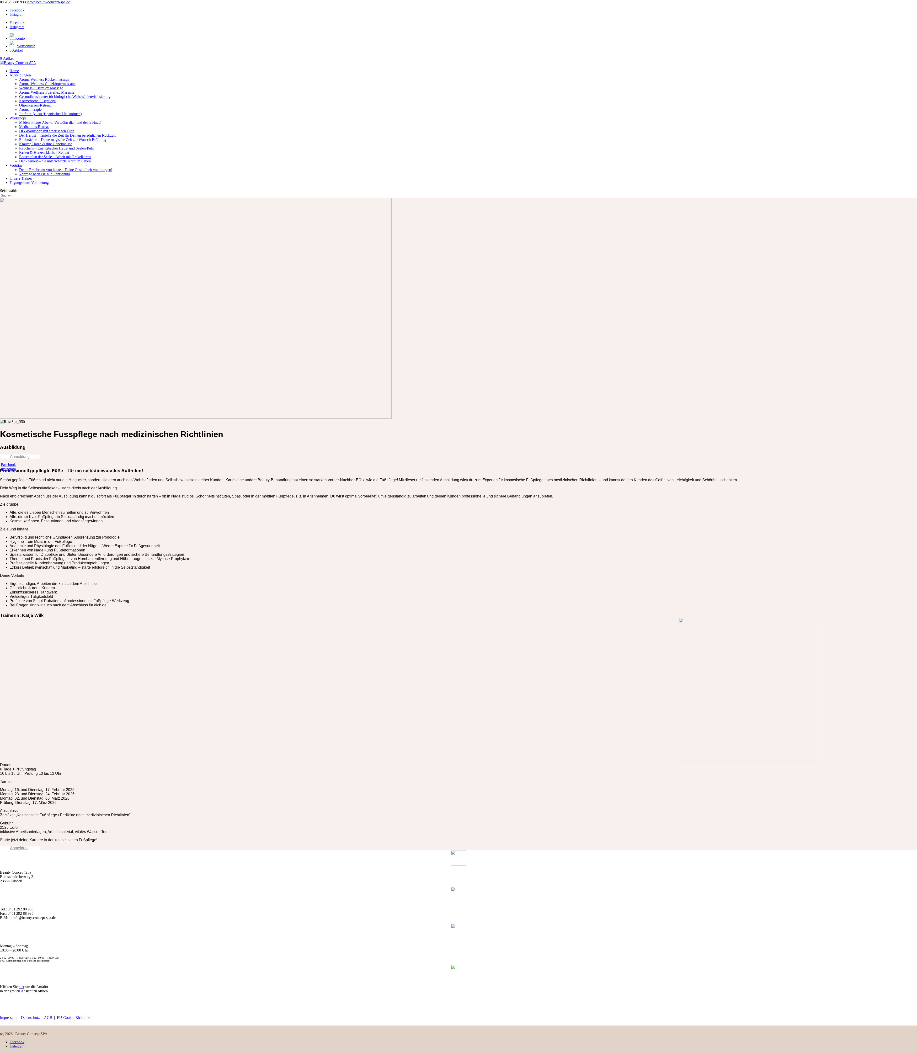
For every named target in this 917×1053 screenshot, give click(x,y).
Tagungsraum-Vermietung (29, 183)
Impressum (8, 1018)
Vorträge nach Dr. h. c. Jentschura (44, 174)
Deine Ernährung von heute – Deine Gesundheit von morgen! (65, 170)
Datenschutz (30, 1018)
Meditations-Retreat (34, 127)
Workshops (18, 118)
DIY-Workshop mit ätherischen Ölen (46, 131)
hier (21, 987)
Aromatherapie (30, 109)
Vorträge (16, 165)
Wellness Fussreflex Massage (41, 88)
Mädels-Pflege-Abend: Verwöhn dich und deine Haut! (60, 122)
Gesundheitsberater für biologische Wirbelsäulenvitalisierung (64, 97)
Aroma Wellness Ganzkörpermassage (47, 84)
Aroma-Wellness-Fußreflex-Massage (46, 92)
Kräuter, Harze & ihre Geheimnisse (45, 144)
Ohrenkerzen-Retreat (35, 105)
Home (14, 71)
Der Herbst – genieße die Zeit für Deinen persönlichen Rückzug (67, 135)
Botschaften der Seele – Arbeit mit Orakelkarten (55, 157)
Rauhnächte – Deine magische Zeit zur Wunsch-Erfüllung (62, 140)
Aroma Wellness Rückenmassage (44, 79)
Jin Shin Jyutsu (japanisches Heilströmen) (50, 114)
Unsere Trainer (21, 178)
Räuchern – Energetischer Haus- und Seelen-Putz (56, 148)
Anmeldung (20, 456)
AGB (48, 1018)
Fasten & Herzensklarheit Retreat (44, 152)
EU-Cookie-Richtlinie (73, 1018)
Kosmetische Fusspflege (37, 101)
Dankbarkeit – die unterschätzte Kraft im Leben (55, 161)
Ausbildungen (20, 75)
